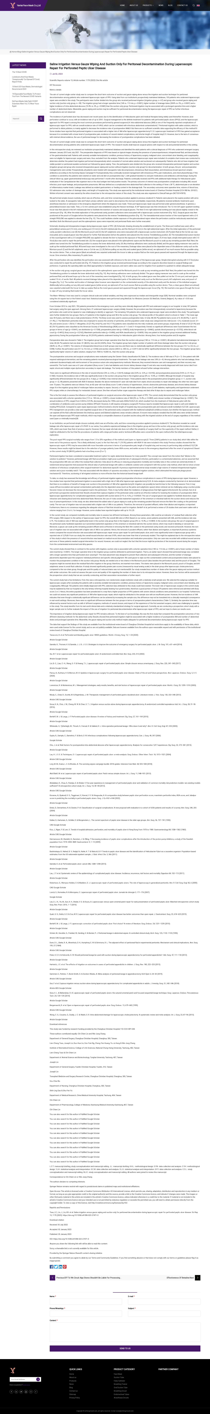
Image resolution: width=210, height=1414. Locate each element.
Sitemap (72, 1394)
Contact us (182, 5)
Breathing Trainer (120, 1384)
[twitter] (21, 1391)
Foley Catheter (119, 1381)
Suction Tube (119, 1377)
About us (134, 5)
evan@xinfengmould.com (125, 1411)
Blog (170, 5)
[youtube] (26, 1391)
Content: (53, 1320)
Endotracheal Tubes (121, 1394)
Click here (26, 1385)
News (161, 5)
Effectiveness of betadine (178, 1278)
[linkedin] (16, 1391)
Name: (53, 1296)
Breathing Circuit (120, 1391)
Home (122, 5)
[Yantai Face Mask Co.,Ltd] (22, 1370)
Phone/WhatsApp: (57, 1308)
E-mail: (131, 1296)
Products (147, 5)
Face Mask (118, 1374)
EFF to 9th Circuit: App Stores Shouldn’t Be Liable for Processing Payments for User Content (92, 1278)
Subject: (132, 1308)
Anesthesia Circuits (121, 1398)
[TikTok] (36, 1391)
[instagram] (31, 1391)
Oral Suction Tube (120, 1387)
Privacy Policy (74, 1398)
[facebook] (11, 1391)
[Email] (38, 1379)
